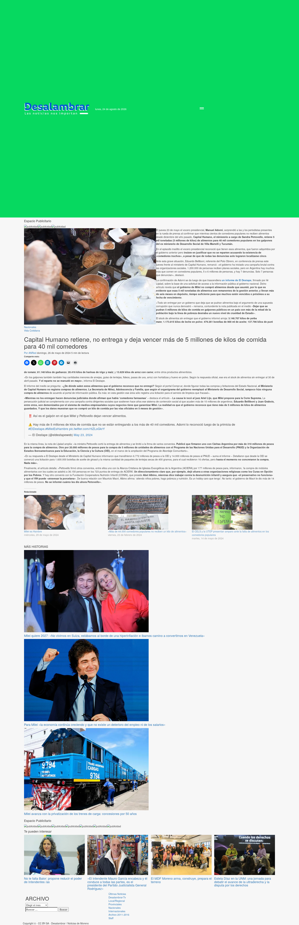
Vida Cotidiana (32, 330)
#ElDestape (36, 429)
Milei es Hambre (33, 531)
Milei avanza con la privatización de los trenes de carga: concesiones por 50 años (80, 813)
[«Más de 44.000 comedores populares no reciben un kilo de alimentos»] (148, 512)
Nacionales (30, 327)
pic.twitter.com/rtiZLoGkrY (87, 429)
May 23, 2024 (83, 435)
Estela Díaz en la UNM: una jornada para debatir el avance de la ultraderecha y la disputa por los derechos (242, 881)
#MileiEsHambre (56, 429)
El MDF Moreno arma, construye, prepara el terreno (181, 880)
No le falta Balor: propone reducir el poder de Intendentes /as (53, 880)
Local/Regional (116, 901)
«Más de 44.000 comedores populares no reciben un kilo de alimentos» (147, 531)
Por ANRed (30, 353)
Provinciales (115, 904)
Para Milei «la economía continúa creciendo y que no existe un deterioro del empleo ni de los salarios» (94, 724)
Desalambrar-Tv (117, 897)
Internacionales (116, 911)
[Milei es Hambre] (64, 512)
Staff (110, 918)
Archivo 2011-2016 (118, 914)
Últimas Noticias (117, 894)
